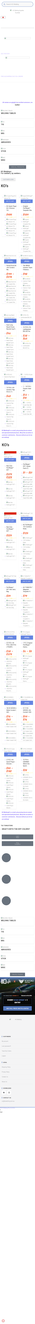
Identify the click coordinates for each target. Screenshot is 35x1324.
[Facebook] (4, 1093)
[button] (17, 27)
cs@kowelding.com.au (8, 1101)
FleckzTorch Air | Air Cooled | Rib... (11, 267)
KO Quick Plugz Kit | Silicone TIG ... (11, 208)
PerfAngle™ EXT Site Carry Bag (11, 589)
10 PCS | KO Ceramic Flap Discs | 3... (10, 390)
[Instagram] (9, 1093)
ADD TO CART (10, 459)
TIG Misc (8, 204)
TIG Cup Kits (26, 264)
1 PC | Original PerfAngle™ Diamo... (27, 645)
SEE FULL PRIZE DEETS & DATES (17, 1008)
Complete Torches (11, 264)
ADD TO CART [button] (10, 201)
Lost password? (6, 1046)
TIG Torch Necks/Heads (9, 706)
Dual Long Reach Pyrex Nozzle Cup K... (11, 327)
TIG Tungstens (26, 204)
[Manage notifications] (3, 1320)
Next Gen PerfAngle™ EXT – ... (10, 468)
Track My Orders (6, 1051)
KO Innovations (10, 203)
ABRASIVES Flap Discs (10, 385)
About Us (4, 1081)
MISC (24, 584)
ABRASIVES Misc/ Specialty (27, 384)
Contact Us (5, 1077)
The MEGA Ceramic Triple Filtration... (27, 267)
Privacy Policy (5, 1072)
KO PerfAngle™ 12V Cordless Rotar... (28, 527)
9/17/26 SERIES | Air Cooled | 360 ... (27, 710)
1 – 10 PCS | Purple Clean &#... (27, 388)
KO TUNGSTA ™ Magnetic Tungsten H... (28, 589)
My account (5, 1041)
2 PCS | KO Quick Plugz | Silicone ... (10, 762)
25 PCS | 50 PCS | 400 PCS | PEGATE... (11, 645)
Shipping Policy (6, 1067)
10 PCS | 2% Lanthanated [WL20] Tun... (27, 329)
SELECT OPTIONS (10, 261)
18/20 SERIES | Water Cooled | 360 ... (11, 710)
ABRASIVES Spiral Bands (27, 757)
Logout (4, 1056)
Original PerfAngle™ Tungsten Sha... (27, 208)
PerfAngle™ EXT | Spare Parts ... (27, 466)
